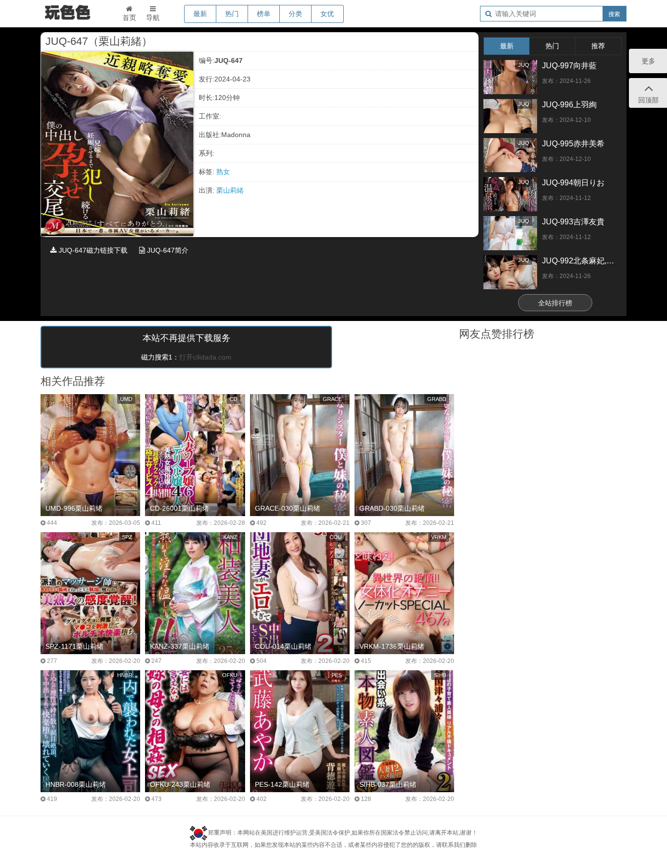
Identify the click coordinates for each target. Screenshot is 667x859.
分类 (295, 14)
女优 (327, 14)
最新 (200, 14)
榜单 (264, 14)
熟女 (223, 172)
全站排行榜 (555, 303)
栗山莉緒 (230, 190)
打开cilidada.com (205, 357)
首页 (129, 17)
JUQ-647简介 (166, 250)
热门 (232, 14)
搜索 (614, 14)
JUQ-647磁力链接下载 (92, 250)
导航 (153, 17)
